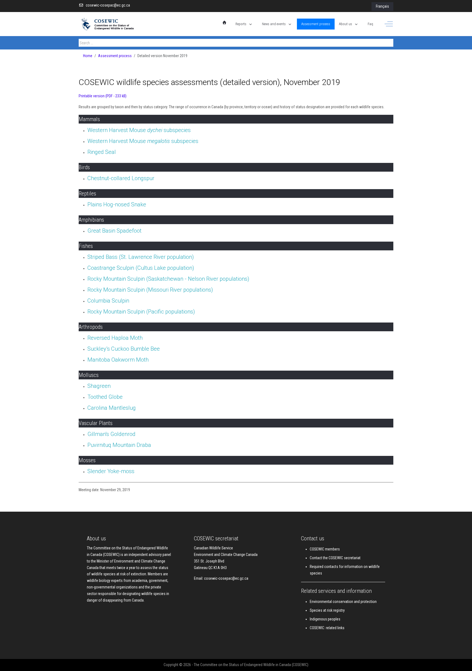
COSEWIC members (325, 549)
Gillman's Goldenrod (111, 434)
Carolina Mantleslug (111, 408)
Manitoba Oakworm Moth (118, 359)
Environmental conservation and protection (343, 601)
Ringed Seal (101, 152)
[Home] (224, 23)
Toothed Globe (105, 397)
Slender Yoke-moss (110, 471)
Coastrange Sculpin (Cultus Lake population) (140, 268)
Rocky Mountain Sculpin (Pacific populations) (141, 311)
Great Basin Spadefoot (114, 230)
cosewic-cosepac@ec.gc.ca (108, 5)
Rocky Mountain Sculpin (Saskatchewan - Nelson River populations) (168, 279)
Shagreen (99, 386)
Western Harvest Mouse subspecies (139, 130)
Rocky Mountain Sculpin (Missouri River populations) (150, 289)
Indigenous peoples (325, 619)
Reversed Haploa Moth (115, 338)
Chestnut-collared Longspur (120, 178)
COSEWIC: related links (327, 628)
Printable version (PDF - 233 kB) (102, 96)
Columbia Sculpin (108, 300)
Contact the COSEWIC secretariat (335, 558)
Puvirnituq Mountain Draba (119, 445)
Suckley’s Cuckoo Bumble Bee (123, 348)
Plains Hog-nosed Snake (116, 204)
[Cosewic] (113, 24)
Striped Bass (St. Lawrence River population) (140, 257)
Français (382, 6)
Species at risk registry (327, 610)
